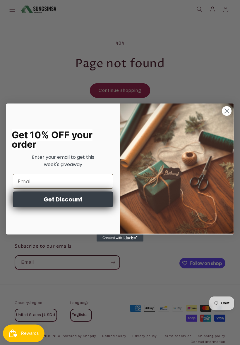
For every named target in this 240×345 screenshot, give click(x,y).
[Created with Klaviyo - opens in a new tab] (120, 238)
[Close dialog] (227, 111)
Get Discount (63, 199)
